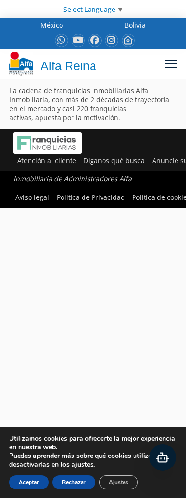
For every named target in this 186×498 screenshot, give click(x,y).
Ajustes (118, 482)
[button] (171, 63)
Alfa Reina (68, 66)
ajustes (82, 464)
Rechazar (74, 482)
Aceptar (29, 482)
